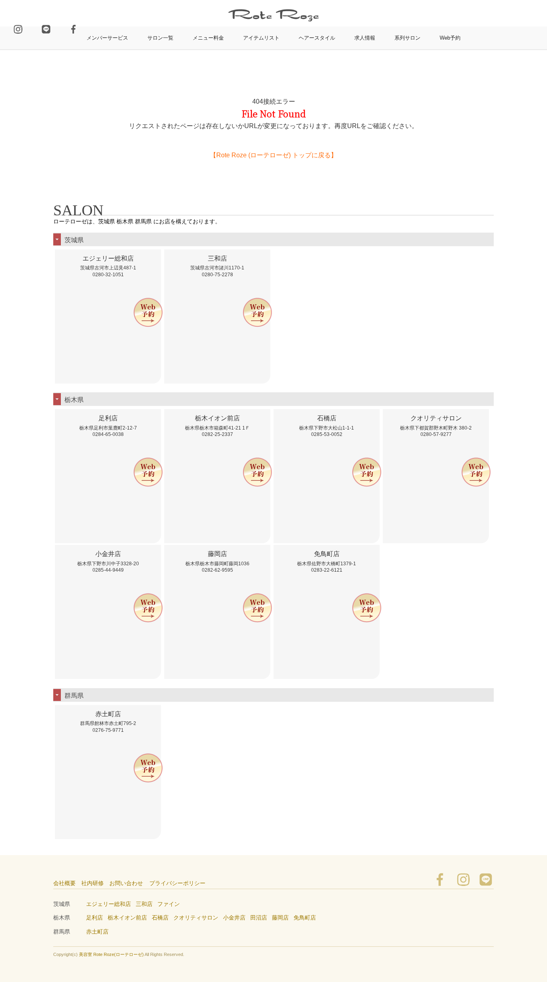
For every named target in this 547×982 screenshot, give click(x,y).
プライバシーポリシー (177, 883)
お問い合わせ (126, 883)
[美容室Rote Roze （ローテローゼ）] (273, 3)
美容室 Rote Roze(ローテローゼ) (111, 954)
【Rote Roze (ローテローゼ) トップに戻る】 (273, 155)
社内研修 (92, 883)
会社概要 (64, 883)
